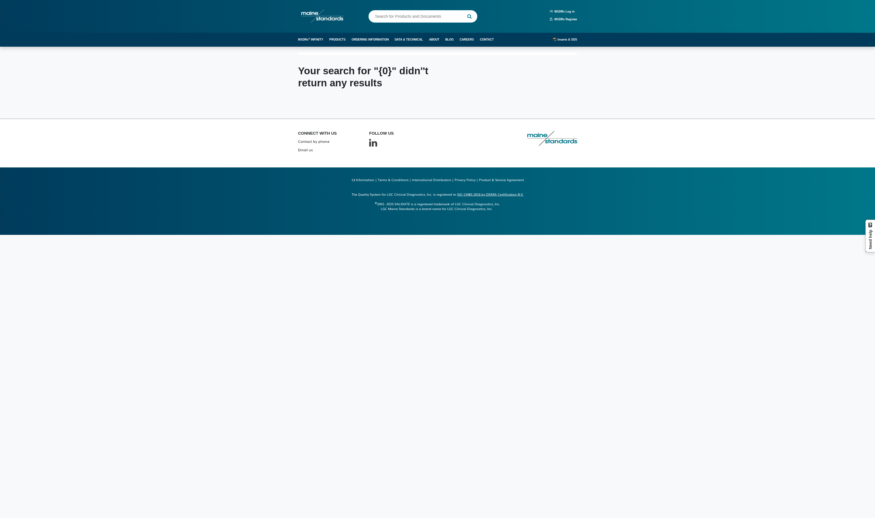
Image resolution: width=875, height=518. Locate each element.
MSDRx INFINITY (310, 39)
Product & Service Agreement (501, 179)
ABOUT (434, 39)
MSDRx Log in (564, 11)
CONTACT (487, 39)
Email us (305, 149)
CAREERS (467, 39)
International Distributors (431, 179)
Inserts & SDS (567, 39)
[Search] (470, 17)
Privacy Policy (465, 179)
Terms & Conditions (393, 179)
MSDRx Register (565, 19)
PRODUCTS (337, 39)
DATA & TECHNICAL (409, 39)
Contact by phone (313, 141)
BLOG (449, 39)
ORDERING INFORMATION (370, 39)
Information (365, 179)
